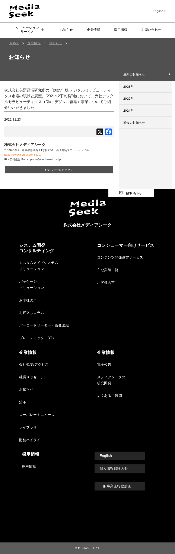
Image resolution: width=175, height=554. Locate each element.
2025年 (128, 98)
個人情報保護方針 (114, 468)
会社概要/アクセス (33, 364)
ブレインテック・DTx (36, 338)
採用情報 (120, 29)
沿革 (22, 402)
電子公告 (104, 364)
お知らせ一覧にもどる (59, 170)
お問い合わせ (151, 29)
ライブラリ (28, 427)
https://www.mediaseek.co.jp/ (22, 154)
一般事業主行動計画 (115, 486)
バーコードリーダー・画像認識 (44, 325)
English (106, 456)
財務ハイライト (31, 440)
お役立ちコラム (31, 313)
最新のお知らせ (134, 74)
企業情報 (93, 29)
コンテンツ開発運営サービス (120, 257)
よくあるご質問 (109, 395)
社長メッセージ (31, 377)
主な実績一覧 (107, 270)
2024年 (128, 110)
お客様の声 (28, 300)
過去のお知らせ (134, 122)
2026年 (128, 86)
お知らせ (66, 29)
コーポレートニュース (37, 415)
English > (159, 11)
